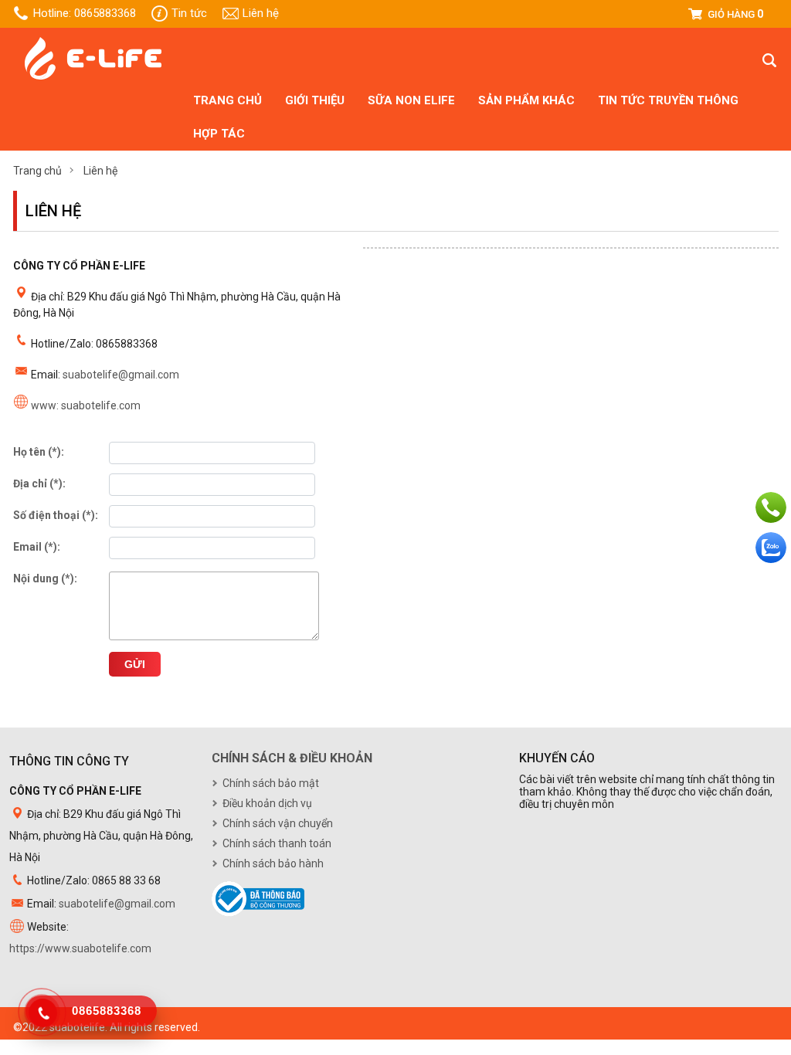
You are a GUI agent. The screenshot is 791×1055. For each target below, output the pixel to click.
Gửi (134, 664)
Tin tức (189, 13)
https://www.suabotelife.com (80, 948)
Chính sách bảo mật (270, 783)
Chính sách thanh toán (276, 843)
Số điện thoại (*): (55, 515)
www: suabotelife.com (86, 405)
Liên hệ (261, 13)
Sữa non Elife (411, 100)
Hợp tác (219, 134)
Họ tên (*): (38, 452)
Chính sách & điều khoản (292, 758)
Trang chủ (227, 100)
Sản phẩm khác (526, 100)
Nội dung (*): (45, 578)
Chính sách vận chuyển (277, 823)
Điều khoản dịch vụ (267, 803)
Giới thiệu (315, 100)
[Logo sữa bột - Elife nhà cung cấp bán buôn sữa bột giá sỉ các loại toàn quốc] (93, 77)
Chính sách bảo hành (273, 863)
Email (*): (36, 547)
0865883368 (105, 13)
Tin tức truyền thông (668, 100)
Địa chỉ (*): (39, 483)
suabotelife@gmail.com (121, 374)
